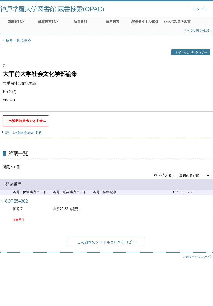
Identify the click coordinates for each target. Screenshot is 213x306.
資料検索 (112, 21)
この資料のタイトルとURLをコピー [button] (106, 242)
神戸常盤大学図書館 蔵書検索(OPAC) (52, 8)
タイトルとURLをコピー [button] (191, 52)
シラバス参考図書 (177, 21)
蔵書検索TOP (48, 21)
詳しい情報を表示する (23, 132)
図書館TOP (16, 21)
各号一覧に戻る (18, 40)
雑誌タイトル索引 (144, 21)
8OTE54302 (16, 201)
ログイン (200, 9)
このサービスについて (197, 256)
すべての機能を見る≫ (198, 30)
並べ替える (163, 175)
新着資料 (80, 21)
